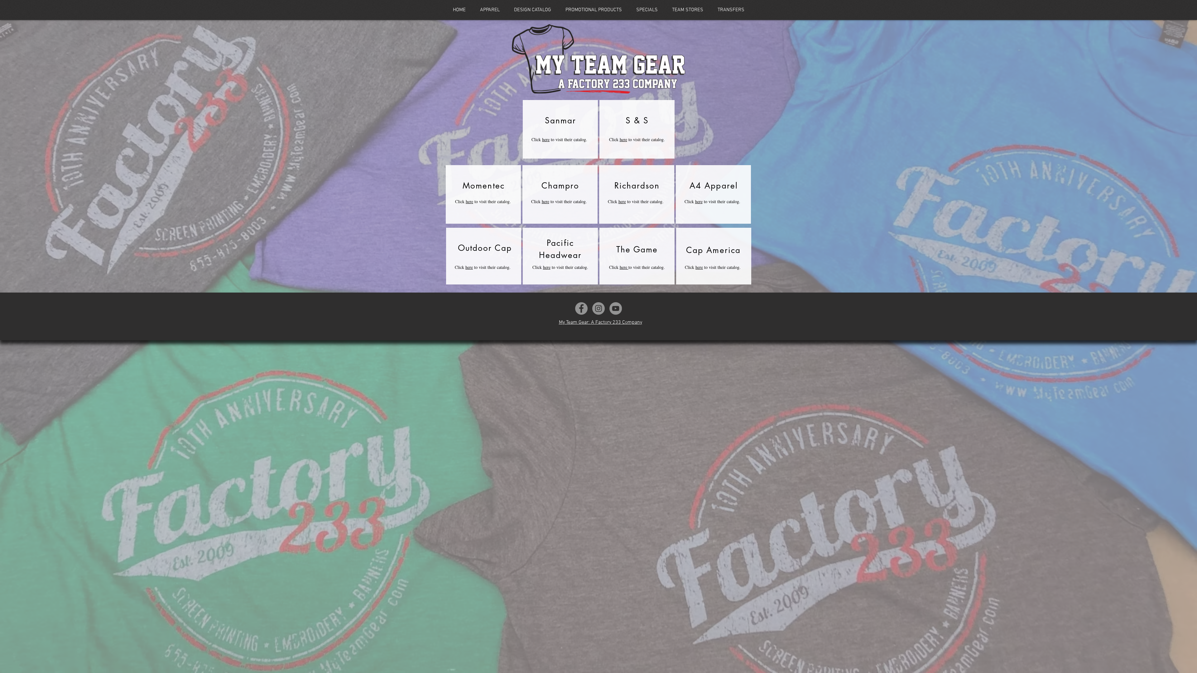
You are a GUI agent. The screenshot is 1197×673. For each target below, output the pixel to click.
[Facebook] (581, 308)
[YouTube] (615, 308)
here (546, 139)
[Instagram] (598, 308)
